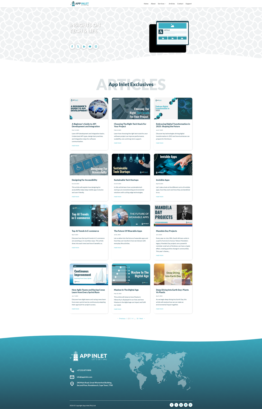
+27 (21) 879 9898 (84, 370)
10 (137, 318)
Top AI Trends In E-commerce (85, 231)
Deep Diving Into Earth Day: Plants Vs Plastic (172, 291)
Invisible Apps (162, 180)
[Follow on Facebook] (72, 46)
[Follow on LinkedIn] (84, 46)
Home (146, 4)
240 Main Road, (83, 382)
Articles (172, 4)
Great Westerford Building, (101, 382)
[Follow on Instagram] (95, 46)
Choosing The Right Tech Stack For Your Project (130, 125)
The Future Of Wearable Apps (128, 231)
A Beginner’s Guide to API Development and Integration (86, 125)
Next (141, 318)
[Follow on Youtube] (90, 46)
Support (189, 4)
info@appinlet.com (84, 377)
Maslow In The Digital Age (126, 290)
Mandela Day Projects (166, 231)
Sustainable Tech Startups (126, 180)
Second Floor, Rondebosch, (88, 385)
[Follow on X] (78, 46)
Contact (180, 4)
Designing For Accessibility (84, 180)
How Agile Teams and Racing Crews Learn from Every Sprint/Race (88, 291)
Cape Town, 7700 (106, 385)
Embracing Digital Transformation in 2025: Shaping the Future (173, 125)
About (153, 4)
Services (161, 4)
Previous (122, 318)
